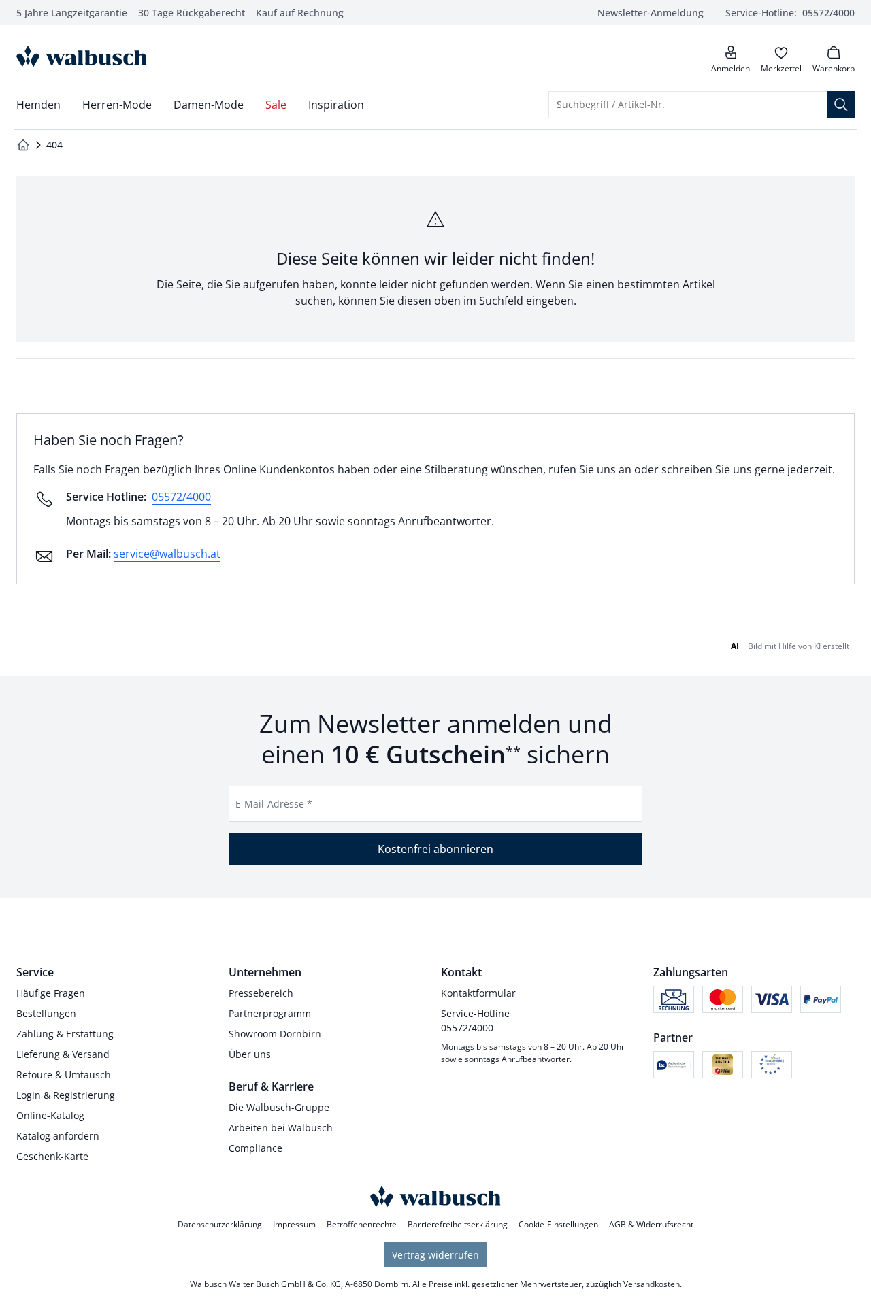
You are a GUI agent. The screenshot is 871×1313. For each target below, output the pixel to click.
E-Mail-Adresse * (273, 803)
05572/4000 (181, 496)
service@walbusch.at (167, 553)
